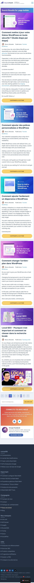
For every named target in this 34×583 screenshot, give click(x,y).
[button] (17, 377)
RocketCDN (5, 528)
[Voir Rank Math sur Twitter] (20, 421)
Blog (3, 510)
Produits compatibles (8, 551)
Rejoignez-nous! (16, 435)
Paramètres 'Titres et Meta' (10, 484)
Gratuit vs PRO (6, 557)
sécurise (4, 53)
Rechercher (28, 402)
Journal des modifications (10, 458)
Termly (4, 531)
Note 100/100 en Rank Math (10, 478)
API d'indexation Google (9, 464)
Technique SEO (26, 339)
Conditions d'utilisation (7, 572)
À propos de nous (7, 499)
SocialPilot (5, 536)
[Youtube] (7, 570)
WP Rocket (5, 522)
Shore (4, 534)
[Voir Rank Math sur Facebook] (14, 421)
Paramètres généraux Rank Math (12, 481)
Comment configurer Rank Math (11, 476)
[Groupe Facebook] (4, 570)
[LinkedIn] (13, 570)
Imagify (4, 525)
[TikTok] (15, 570)
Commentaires (6, 455)
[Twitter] (2, 570)
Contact (4, 502)
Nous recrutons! (7, 507)
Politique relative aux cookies (21, 572)
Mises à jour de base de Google (11, 467)
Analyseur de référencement (10, 545)
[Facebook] (10, 570)
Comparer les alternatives (10, 560)
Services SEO (6, 548)
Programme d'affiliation (9, 554)
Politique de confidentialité (10, 505)
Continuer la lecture (17, 100)
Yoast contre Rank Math (9, 461)
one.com (4, 519)
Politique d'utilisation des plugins (9, 574)
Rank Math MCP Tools (8, 490)
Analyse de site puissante (9, 487)
